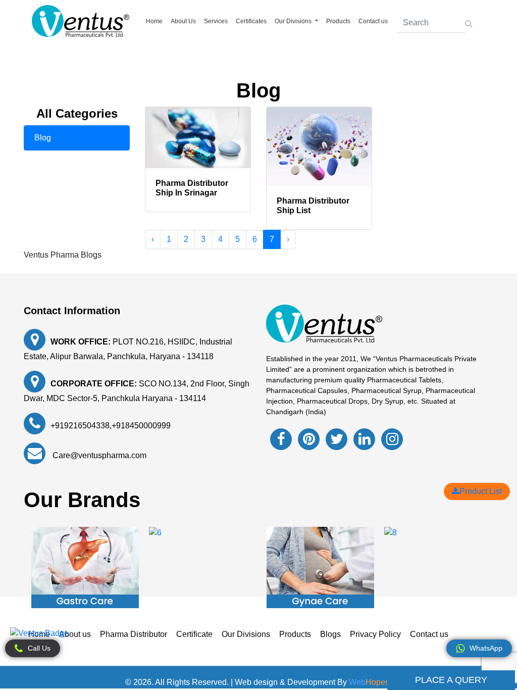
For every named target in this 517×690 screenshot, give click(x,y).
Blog (42, 137)
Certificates (251, 21)
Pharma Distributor (133, 634)
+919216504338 (80, 425)
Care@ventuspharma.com (98, 455)
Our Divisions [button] (294, 21)
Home (154, 21)
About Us (183, 21)
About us (75, 634)
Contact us (373, 21)
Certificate (194, 634)
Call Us (39, 648)
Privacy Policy (375, 634)
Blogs (330, 634)
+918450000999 (141, 425)
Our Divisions (246, 634)
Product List (480, 491)
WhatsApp (486, 648)
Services (216, 21)
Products (338, 21)
